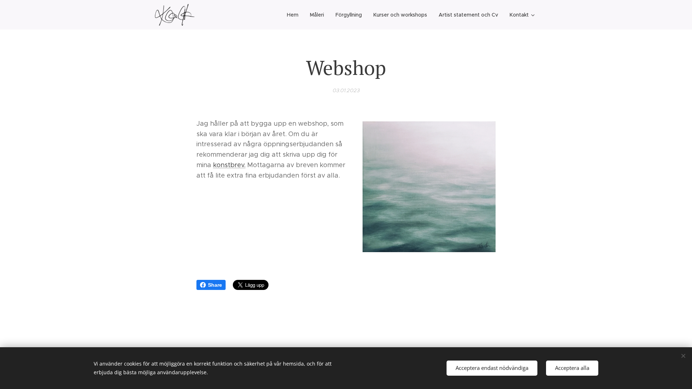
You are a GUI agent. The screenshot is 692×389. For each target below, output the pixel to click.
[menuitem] (294, 15)
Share (215, 285)
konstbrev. (229, 165)
